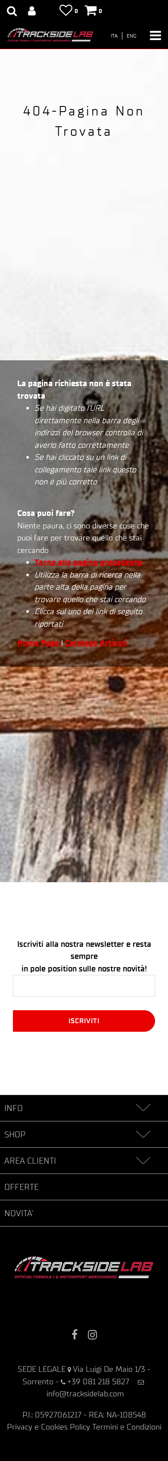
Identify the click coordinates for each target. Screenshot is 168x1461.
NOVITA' (19, 1213)
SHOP (14, 1134)
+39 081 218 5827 (98, 1381)
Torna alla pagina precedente (88, 562)
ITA (114, 36)
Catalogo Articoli (96, 643)
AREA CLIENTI (30, 1160)
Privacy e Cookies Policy (48, 1427)
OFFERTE (21, 1187)
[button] (84, 1021)
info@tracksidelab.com (85, 1394)
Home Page (39, 643)
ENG (132, 36)
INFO (13, 1108)
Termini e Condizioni (127, 1427)
